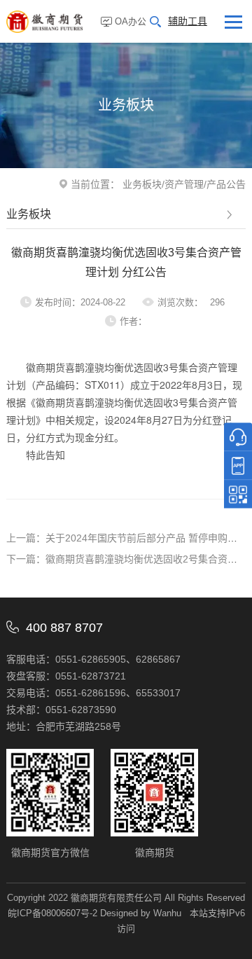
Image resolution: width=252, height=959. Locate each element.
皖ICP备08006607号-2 (52, 913)
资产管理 (184, 184)
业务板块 (142, 184)
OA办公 (130, 21)
